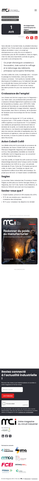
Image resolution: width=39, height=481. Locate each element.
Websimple (27, 478)
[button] (35, 10)
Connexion (34, 478)
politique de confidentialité (25, 412)
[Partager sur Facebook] (27, 38)
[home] (11, 10)
